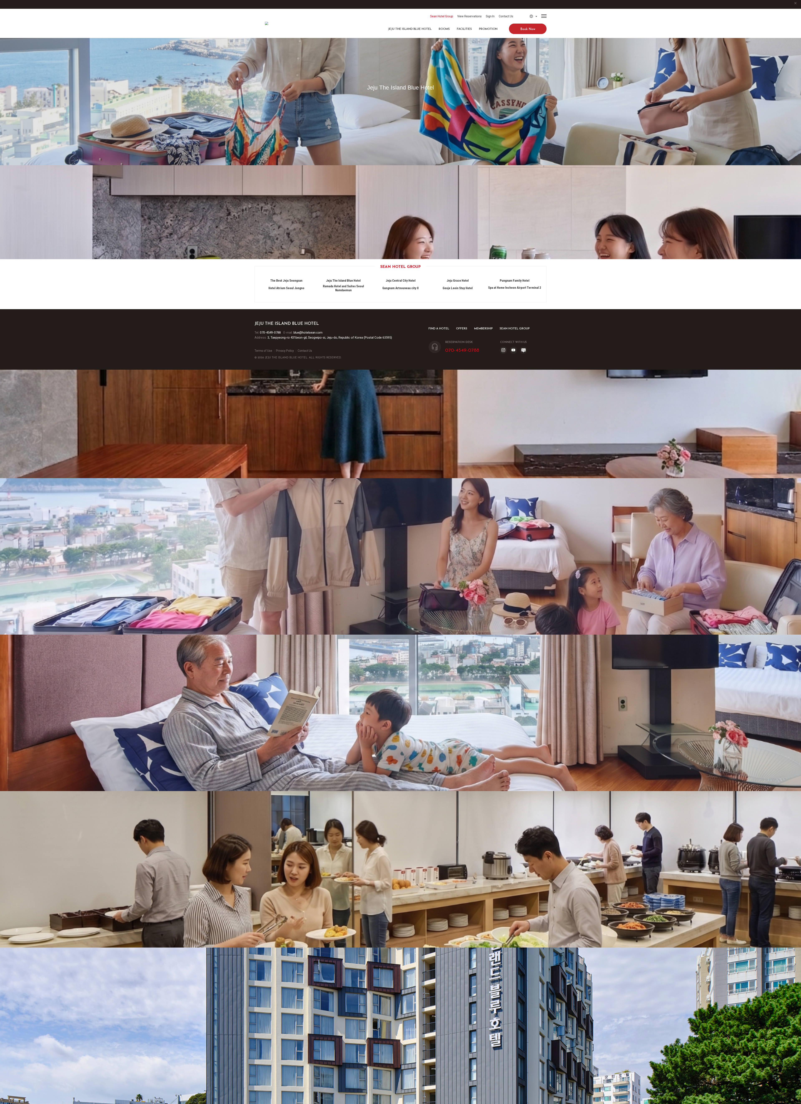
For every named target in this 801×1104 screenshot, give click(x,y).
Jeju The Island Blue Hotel (410, 29)
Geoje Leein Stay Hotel (458, 288)
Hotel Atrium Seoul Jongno (286, 288)
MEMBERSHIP (483, 328)
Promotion (488, 29)
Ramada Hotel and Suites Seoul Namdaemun (343, 288)
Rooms (444, 29)
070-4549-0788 (270, 332)
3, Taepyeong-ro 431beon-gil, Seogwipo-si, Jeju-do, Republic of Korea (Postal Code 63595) (329, 337)
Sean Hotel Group (441, 16)
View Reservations (469, 16)
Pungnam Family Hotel (514, 280)
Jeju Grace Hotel (458, 280)
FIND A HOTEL (438, 328)
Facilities (464, 29)
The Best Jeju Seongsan (286, 280)
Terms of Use (263, 350)
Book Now (527, 29)
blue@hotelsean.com (307, 332)
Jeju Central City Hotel (401, 280)
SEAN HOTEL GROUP (515, 328)
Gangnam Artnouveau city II (400, 288)
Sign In (490, 16)
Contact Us (506, 16)
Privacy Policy (285, 350)
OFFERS (461, 328)
